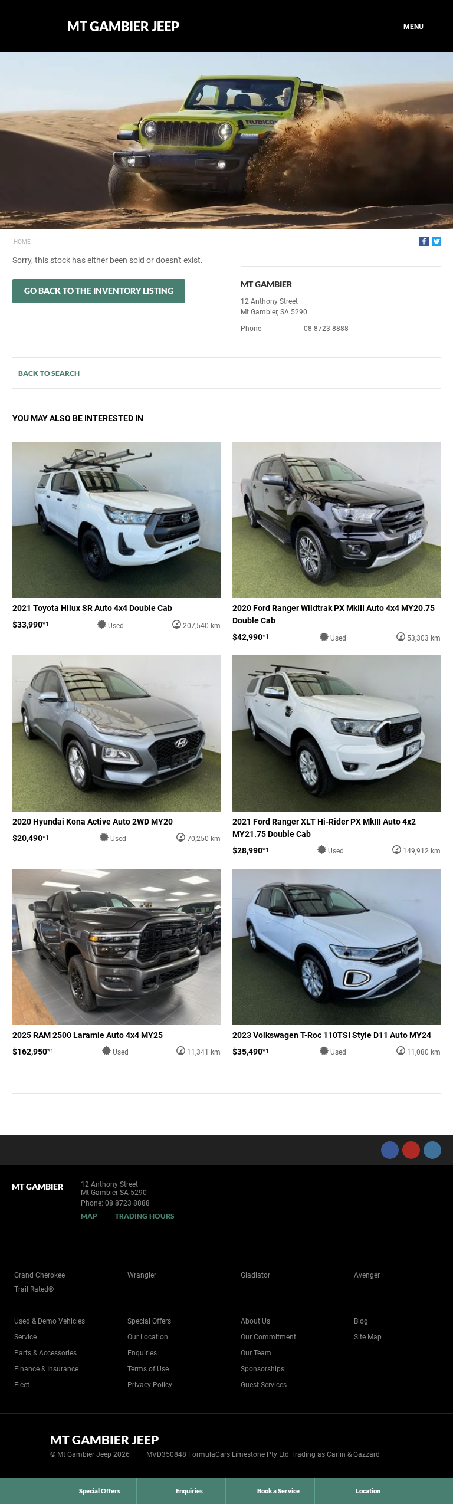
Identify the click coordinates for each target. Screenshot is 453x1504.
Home (22, 241)
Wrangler (141, 1275)
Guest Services (264, 1385)
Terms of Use (148, 1369)
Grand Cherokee (39, 1275)
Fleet (21, 1385)
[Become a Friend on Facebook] (390, 1150)
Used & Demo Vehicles (49, 1321)
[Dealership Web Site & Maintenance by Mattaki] (422, 1446)
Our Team (256, 1353)
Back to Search (49, 373)
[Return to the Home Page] (28, 1445)
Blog (361, 1321)
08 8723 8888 (326, 328)
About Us (255, 1321)
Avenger (367, 1275)
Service (25, 1337)
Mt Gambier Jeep (123, 26)
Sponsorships (262, 1369)
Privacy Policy (149, 1385)
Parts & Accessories (45, 1353)
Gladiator (255, 1275)
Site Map (368, 1337)
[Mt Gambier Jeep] (31, 26)
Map (89, 1215)
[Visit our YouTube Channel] (411, 1150)
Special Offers (149, 1321)
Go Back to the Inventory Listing (98, 290)
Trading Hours (145, 1215)
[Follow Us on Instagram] (432, 1150)
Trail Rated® (34, 1289)
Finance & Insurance (46, 1369)
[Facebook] (424, 241)
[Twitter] (436, 241)
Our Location (147, 1337)
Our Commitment (268, 1337)
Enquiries (142, 1353)
